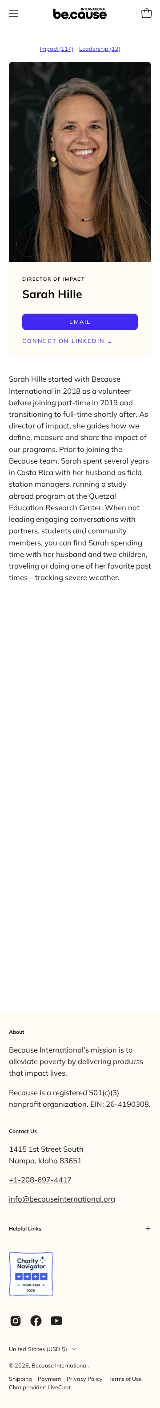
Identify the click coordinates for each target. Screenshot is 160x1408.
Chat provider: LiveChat (40, 1387)
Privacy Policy (85, 1378)
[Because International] (80, 13)
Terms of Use (125, 1378)
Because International (60, 1365)
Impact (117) (56, 48)
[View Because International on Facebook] (36, 1320)
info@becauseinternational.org (62, 1198)
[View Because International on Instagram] (15, 1320)
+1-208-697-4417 (40, 1179)
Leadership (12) (99, 48)
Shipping (20, 1378)
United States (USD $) (38, 1348)
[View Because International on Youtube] (56, 1320)
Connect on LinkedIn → (67, 340)
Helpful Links (25, 1228)
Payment (49, 1378)
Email (80, 321)
